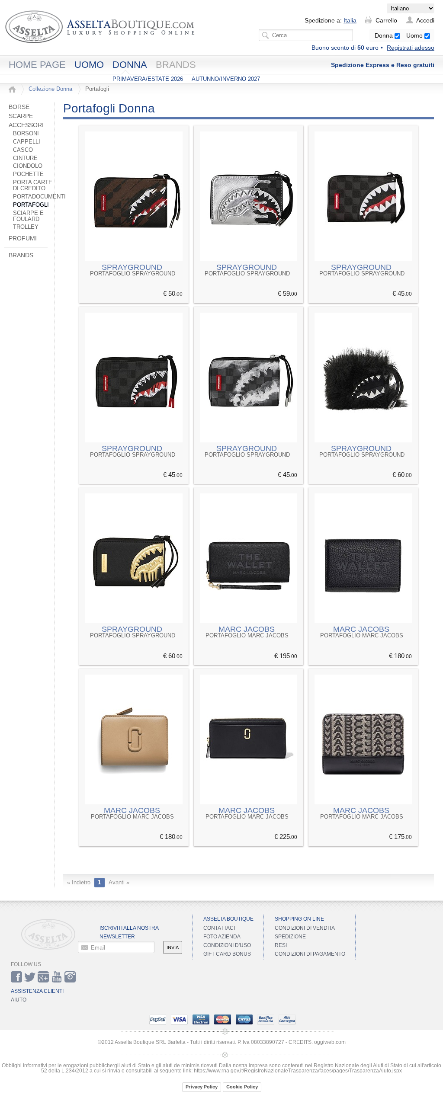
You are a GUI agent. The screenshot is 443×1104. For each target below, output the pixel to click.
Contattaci (219, 928)
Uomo (415, 35)
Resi (281, 945)
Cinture (25, 158)
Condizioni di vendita (305, 928)
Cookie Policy (242, 1087)
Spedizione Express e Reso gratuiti (382, 64)
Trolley (26, 227)
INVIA (173, 947)
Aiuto (18, 1000)
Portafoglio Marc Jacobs (247, 636)
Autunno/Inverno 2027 (226, 79)
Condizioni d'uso (227, 945)
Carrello (386, 20)
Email (98, 947)
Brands (176, 64)
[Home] (12, 89)
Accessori (26, 125)
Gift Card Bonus (227, 954)
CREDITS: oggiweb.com (317, 1042)
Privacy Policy (202, 1087)
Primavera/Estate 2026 (147, 79)
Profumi (23, 238)
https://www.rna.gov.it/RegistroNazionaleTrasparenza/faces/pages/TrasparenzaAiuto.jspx (298, 1071)
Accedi (425, 20)
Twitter (29, 976)
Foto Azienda (222, 937)
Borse (19, 106)
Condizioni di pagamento (310, 954)
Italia (349, 20)
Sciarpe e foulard (28, 216)
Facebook (16, 976)
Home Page (37, 64)
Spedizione (290, 937)
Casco (23, 150)
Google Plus (43, 976)
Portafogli (31, 205)
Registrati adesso (410, 47)
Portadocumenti (39, 197)
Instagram (70, 976)
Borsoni (26, 134)
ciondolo (27, 166)
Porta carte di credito (32, 185)
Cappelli (26, 142)
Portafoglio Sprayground (132, 274)
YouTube (56, 976)
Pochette (28, 174)
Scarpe (21, 115)
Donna (385, 35)
